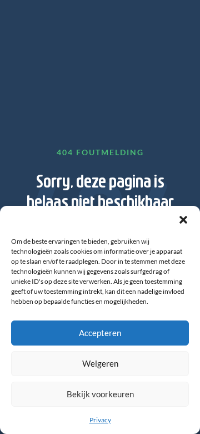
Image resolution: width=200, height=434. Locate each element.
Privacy (100, 420)
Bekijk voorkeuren (100, 394)
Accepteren (100, 333)
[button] (183, 219)
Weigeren (100, 363)
